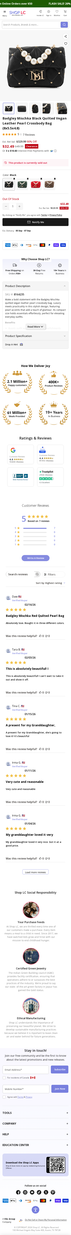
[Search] (64, 25)
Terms (20, 1097)
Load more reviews (35, 872)
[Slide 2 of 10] (22, 108)
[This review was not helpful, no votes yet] (46, 636)
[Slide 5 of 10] (61, 108)
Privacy (29, 1097)
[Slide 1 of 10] (8, 108)
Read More (34, 326)
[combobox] (32, 25)
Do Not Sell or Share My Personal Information (46, 1219)
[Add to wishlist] (66, 44)
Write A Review (35, 558)
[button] (55, 151)
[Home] (21, 13)
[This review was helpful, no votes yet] (40, 636)
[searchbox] (20, 574)
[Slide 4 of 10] (48, 108)
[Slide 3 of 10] (35, 108)
